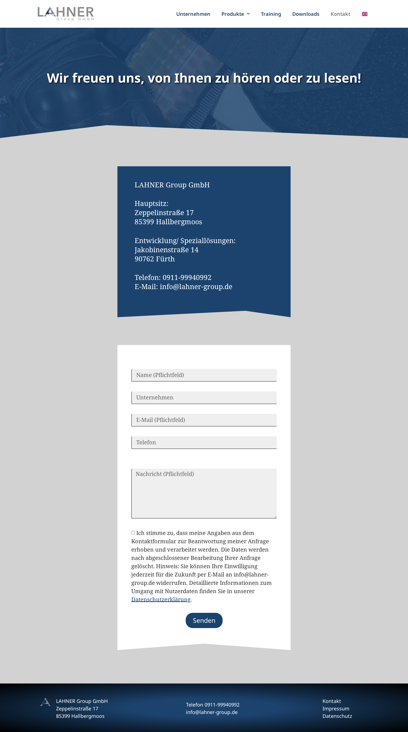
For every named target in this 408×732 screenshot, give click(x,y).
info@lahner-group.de (196, 286)
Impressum (336, 708)
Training (271, 14)
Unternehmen (193, 14)
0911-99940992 (187, 277)
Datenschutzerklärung (161, 599)
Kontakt (340, 14)
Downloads (305, 14)
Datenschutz (337, 716)
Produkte (232, 14)
